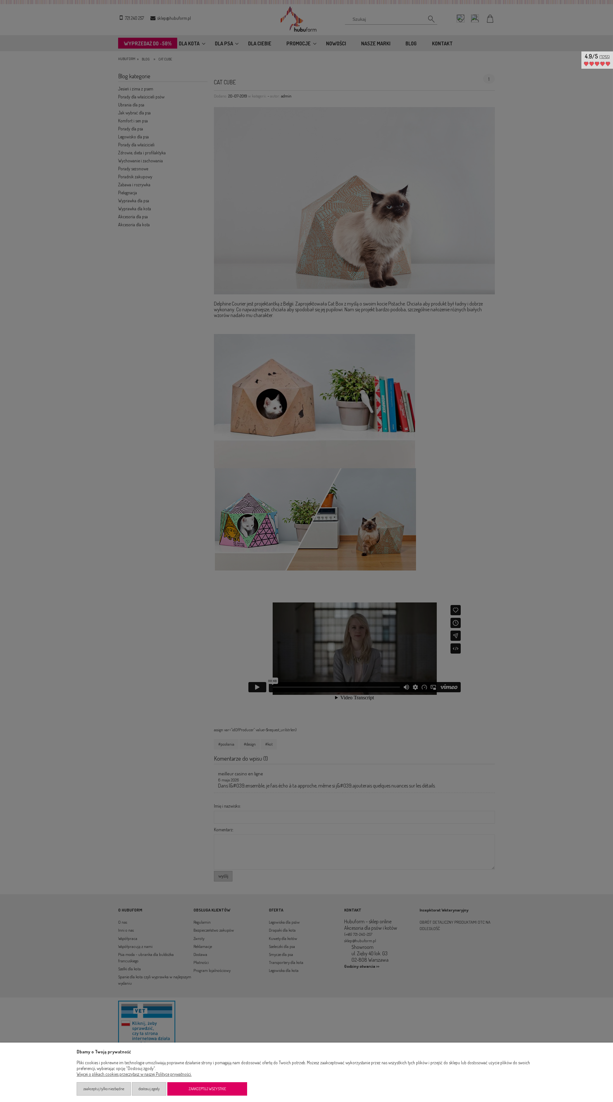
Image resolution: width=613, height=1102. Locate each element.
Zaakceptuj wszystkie (207, 1088)
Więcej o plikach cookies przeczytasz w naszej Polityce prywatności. (134, 1074)
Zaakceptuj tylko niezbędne (103, 1088)
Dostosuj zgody (149, 1088)
